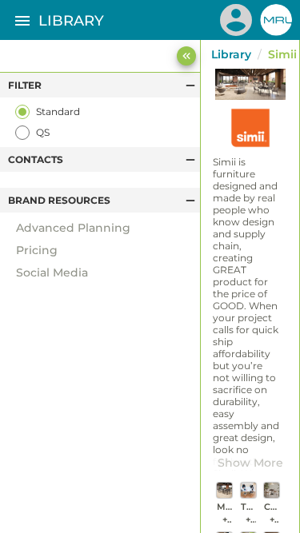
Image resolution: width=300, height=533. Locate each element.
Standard (58, 111)
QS (43, 132)
